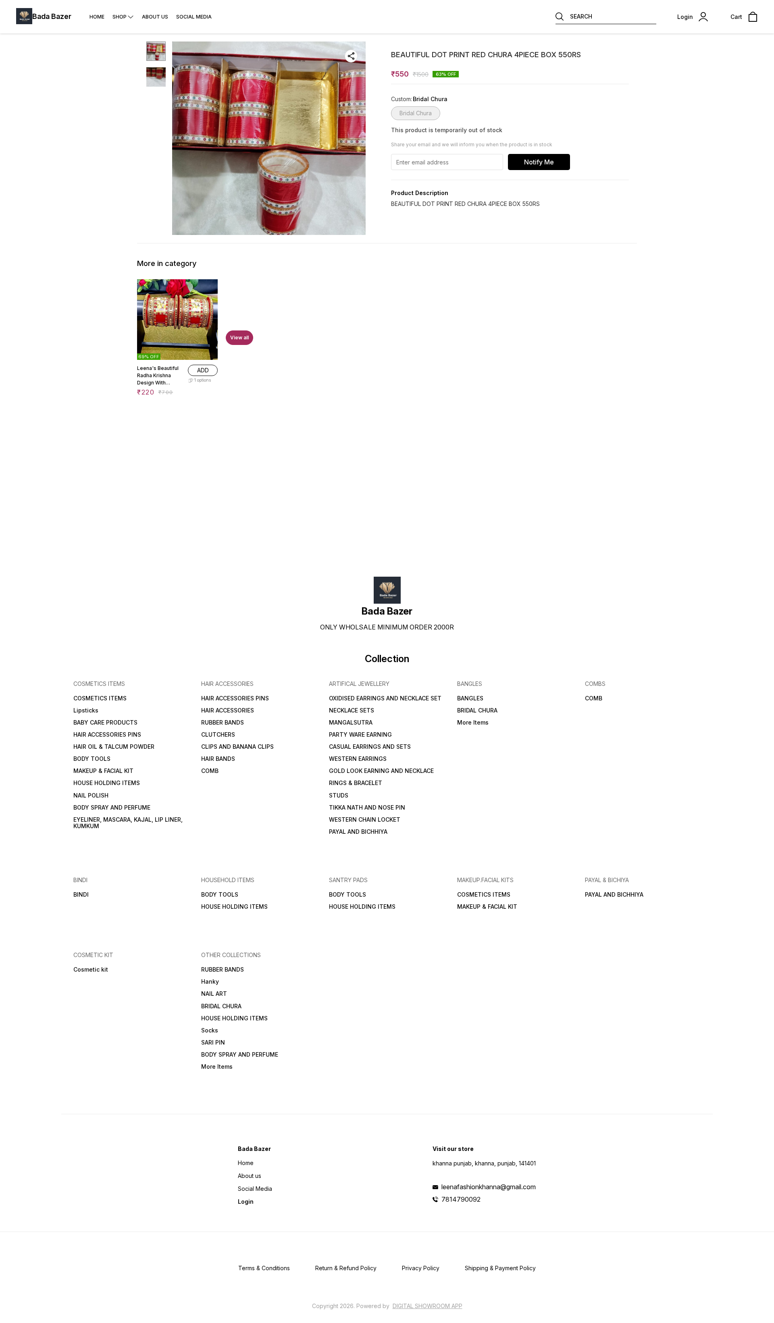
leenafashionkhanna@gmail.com (488, 1186)
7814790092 (461, 1199)
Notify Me (539, 162)
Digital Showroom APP (427, 1305)
